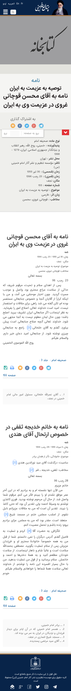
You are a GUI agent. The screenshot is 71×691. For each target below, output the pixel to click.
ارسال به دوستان (13, 126)
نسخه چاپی (13, 368)
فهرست (65, 132)
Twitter (27, 126)
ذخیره (6, 368)
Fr (22, 3)
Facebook (20, 126)
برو (5, 133)
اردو (4, 3)
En (17, 3)
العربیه (11, 3)
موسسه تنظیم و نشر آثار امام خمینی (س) (31, 677)
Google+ (34, 126)
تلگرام (41, 126)
